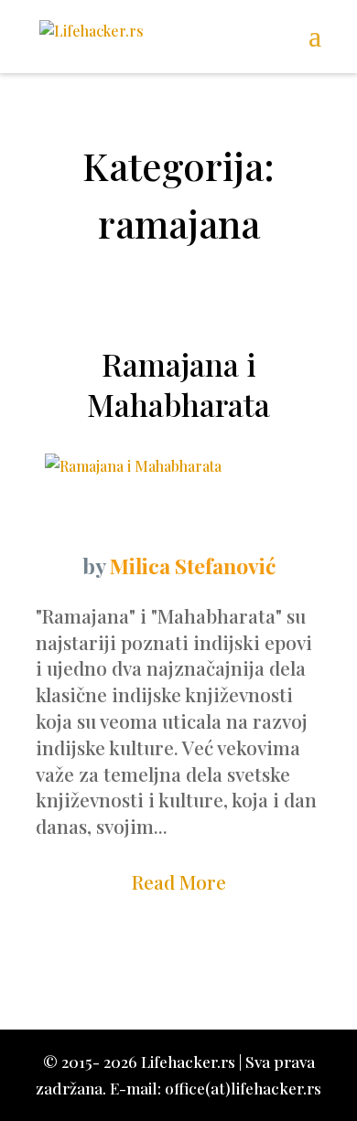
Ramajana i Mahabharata (178, 384)
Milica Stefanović (193, 565)
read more (179, 881)
